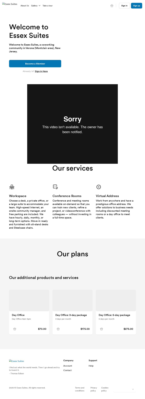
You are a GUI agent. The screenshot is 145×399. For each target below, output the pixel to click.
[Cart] (112, 5)
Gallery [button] (34, 5)
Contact (67, 370)
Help (91, 365)
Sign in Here (41, 71)
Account (67, 365)
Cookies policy (104, 389)
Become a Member (35, 63)
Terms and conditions (79, 389)
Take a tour (48, 5)
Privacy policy (93, 389)
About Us (25, 5)
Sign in (124, 5)
